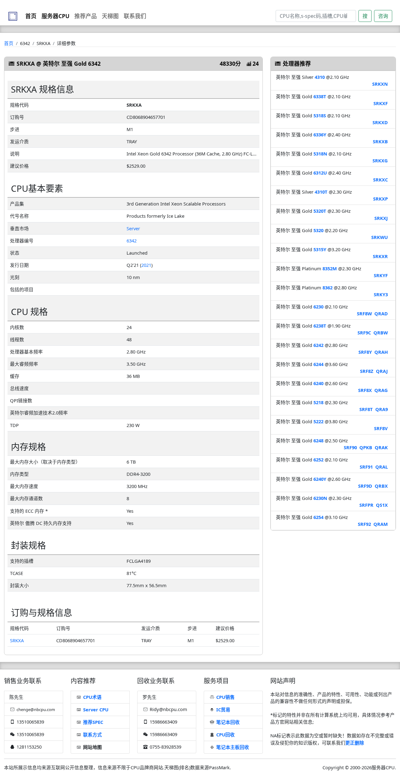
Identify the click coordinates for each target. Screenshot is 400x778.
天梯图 (110, 16)
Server (133, 228)
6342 (132, 240)
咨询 (383, 16)
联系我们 (135, 16)
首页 (31, 16)
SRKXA (17, 640)
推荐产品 (85, 16)
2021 (146, 265)
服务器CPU (55, 16)
